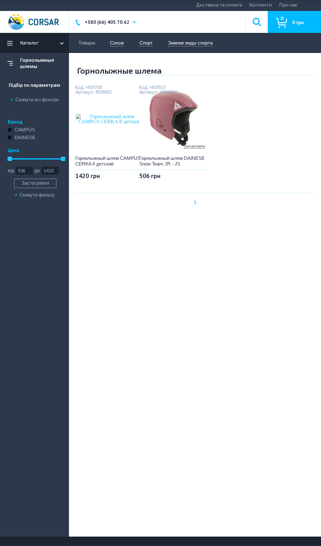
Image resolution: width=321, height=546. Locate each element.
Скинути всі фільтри (37, 99)
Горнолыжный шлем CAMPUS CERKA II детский (107, 160)
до (37, 170)
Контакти (260, 5)
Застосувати (35, 183)
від (11, 170)
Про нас (288, 5)
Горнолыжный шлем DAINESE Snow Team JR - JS (172, 160)
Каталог (29, 42)
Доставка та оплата (219, 5)
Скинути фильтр (37, 194)
